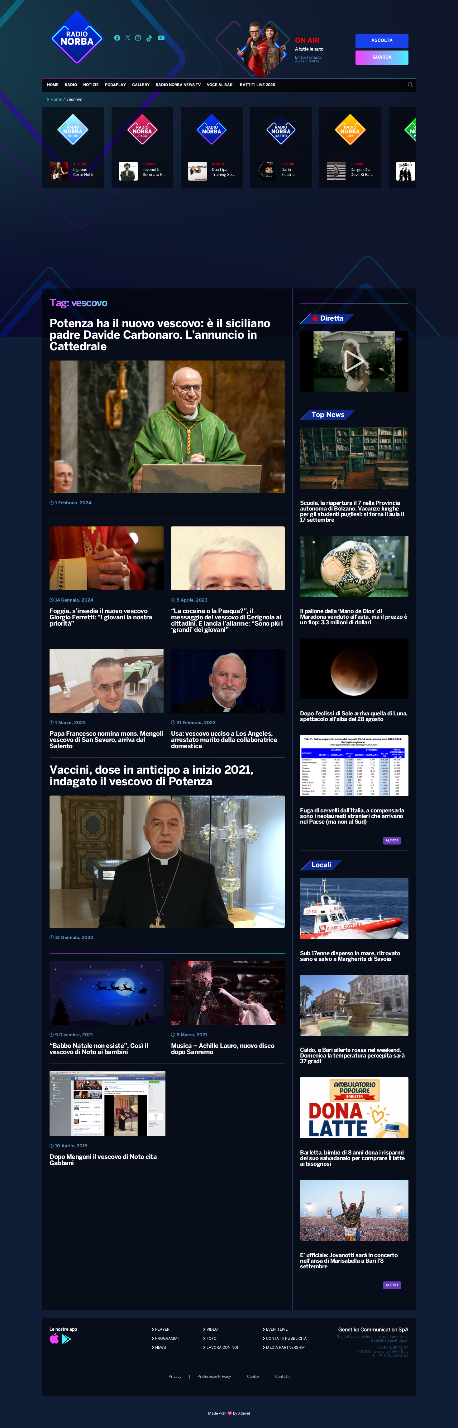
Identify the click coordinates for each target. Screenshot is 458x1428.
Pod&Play (115, 85)
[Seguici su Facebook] (117, 39)
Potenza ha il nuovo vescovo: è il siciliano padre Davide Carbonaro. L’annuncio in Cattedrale (160, 335)
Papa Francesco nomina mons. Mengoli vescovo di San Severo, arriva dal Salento (106, 740)
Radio (71, 85)
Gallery (141, 85)
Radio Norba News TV (178, 85)
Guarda (382, 58)
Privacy (175, 1376)
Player (161, 1329)
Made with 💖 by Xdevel (229, 1413)
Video (212, 1329)
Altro (391, 840)
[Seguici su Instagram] (138, 39)
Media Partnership (285, 1347)
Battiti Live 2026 (257, 85)
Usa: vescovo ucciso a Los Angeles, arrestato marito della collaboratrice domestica (224, 740)
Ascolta (382, 41)
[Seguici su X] (127, 39)
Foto (211, 1338)
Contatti (282, 1376)
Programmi (166, 1338)
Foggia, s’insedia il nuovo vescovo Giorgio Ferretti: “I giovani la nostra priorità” (101, 617)
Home (53, 85)
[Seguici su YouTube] (161, 39)
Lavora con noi (222, 1347)
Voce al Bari (220, 85)
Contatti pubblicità (286, 1338)
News (160, 1347)
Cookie (253, 1376)
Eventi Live (276, 1329)
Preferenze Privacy (214, 1376)
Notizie (91, 85)
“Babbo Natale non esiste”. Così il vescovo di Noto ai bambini (99, 1049)
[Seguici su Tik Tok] (149, 39)
